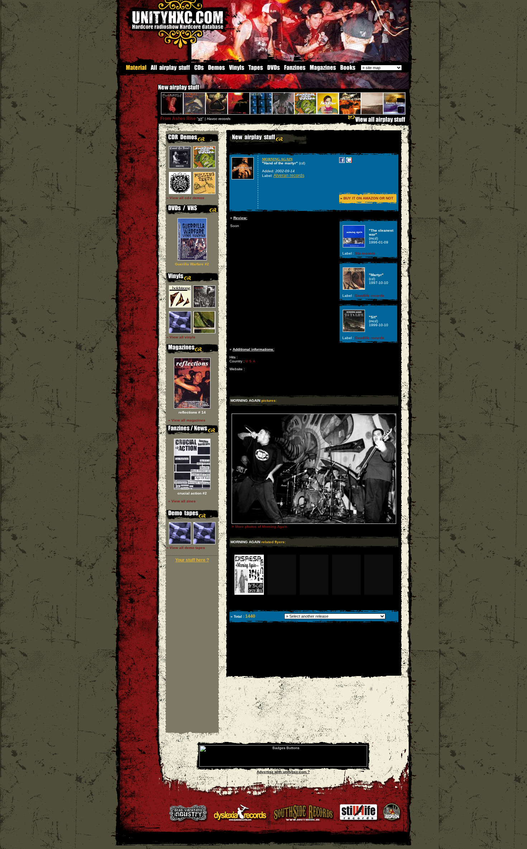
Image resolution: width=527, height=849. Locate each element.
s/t (200, 119)
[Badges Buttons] (283, 765)
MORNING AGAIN (277, 159)
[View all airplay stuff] (378, 121)
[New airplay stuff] (154, 91)
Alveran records (289, 175)
